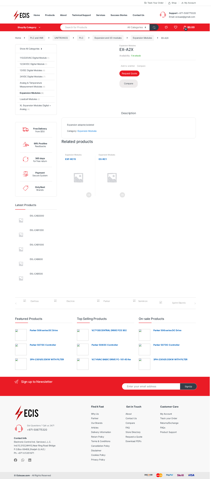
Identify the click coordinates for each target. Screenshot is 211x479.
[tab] (128, 114)
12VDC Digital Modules (32, 70)
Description (128, 113)
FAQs (162, 427)
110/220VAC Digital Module (34, 57)
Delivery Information (101, 432)
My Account (190, 3)
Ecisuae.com (23, 475)
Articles (94, 427)
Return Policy (97, 436)
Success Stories (119, 15)
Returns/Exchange (169, 423)
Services (100, 15)
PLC (81, 38)
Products (50, 15)
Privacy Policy (98, 459)
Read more (88, 195)
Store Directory (133, 432)
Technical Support (81, 15)
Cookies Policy (98, 455)
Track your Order (168, 418)
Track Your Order (156, 3)
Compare (141, 66)
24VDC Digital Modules (32, 76)
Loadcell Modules (30, 99)
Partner (94, 418)
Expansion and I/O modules (108, 38)
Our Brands (96, 423)
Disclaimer (96, 450)
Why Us (95, 413)
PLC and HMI (36, 38)
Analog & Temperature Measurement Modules (32, 85)
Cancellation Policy (100, 446)
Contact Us (138, 15)
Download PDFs (133, 441)
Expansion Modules (142, 38)
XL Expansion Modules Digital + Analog (35, 107)
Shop (174, 3)
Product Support (168, 432)
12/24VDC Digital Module (33, 64)
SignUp (188, 386)
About (63, 15)
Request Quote (129, 73)
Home (37, 15)
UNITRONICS (61, 38)
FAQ (128, 427)
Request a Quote (134, 436)
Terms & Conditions (100, 441)
